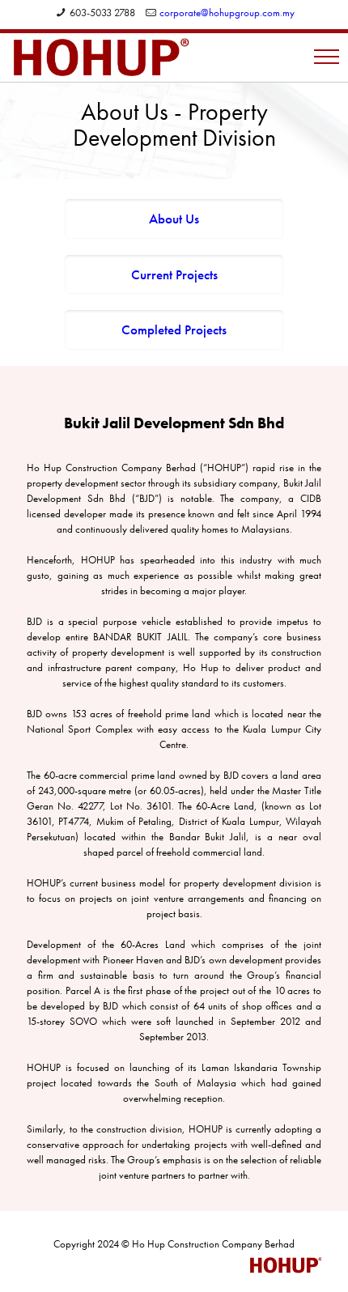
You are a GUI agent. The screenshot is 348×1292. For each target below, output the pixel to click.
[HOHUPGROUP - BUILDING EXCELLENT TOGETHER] (100, 57)
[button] (326, 56)
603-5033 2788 (102, 12)
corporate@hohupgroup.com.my (227, 12)
